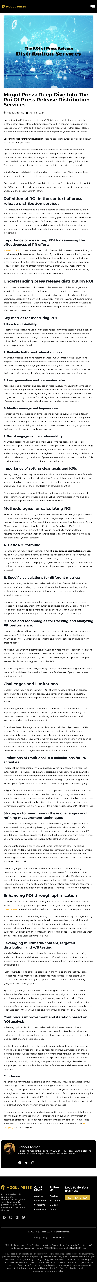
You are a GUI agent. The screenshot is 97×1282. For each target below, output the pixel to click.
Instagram (55, 1200)
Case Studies (40, 1200)
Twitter (53, 1209)
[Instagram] (33, 1163)
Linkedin (54, 1205)
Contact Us (39, 1205)
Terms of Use (59, 1237)
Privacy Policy (40, 1237)
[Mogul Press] (14, 6)
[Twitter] (26, 1163)
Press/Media (40, 1209)
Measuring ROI (11, 250)
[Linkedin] (17, 1217)
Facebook (54, 1196)
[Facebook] (20, 1163)
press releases (11, 909)
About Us (38, 1196)
